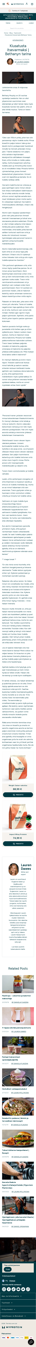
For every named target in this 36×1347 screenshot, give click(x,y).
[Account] (27, 4)
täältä (23, 949)
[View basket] (32, 4)
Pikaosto (19, 795)
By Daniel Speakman (20, 1226)
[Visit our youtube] (18, 1289)
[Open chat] (28, 1289)
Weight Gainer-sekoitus (18, 785)
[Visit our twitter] (23, 1289)
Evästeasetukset (8, 1276)
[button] (31, 1342)
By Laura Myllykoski (20, 1093)
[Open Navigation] (3, 4)
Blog (11, 33)
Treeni (8, 23)
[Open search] (8, 4)
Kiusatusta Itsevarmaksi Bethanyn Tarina (18, 35)
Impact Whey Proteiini (18, 834)
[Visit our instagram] (4, 1289)
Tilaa (8, 1269)
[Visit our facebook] (9, 1289)
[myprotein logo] (17, 4)
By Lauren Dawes (22, 62)
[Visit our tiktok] (14, 1289)
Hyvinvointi (17, 33)
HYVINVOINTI (18, 40)
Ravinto (19, 23)
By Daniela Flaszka (20, 1002)
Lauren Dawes (26, 866)
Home (6, 33)
